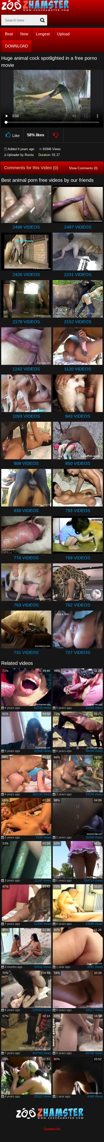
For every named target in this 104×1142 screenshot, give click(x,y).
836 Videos (26, 510)
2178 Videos (26, 321)
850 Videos (77, 463)
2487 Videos (77, 227)
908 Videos (26, 463)
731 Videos (26, 652)
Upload (63, 34)
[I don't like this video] (56, 135)
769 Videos (77, 557)
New (24, 34)
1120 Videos (77, 369)
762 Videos (77, 605)
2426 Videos (26, 274)
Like (16, 136)
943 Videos (77, 416)
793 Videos (77, 510)
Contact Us (52, 1129)
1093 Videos (26, 416)
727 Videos (77, 652)
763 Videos (26, 605)
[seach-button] (42, 20)
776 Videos (26, 557)
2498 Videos (26, 227)
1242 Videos (26, 369)
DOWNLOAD (16, 46)
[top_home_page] (37, 5)
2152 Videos (77, 321)
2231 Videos (77, 274)
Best (9, 34)
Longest (43, 34)
